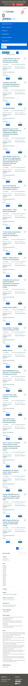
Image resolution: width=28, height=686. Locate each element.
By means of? (4, 30)
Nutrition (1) (5, 624)
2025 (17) (4, 566)
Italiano (25, 8)
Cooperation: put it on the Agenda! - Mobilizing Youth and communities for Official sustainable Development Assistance (12, 132)
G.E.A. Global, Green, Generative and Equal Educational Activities (9, 420)
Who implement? (5, 34)
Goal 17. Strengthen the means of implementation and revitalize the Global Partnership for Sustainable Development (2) (13, 651)
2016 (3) (4, 578)
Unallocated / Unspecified (20, 67)
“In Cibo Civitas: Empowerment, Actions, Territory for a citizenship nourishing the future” (12, 234)
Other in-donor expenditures (8, 72)
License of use (4, 681)
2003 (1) (4, 584)
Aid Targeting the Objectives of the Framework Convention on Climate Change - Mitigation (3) (12, 621)
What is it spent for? (6, 27)
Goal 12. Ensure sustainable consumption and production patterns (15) (12, 636)
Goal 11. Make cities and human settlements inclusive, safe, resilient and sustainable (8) (13, 643)
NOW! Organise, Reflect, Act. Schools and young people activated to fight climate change (11, 522)
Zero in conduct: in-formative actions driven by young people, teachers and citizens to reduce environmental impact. (11, 446)
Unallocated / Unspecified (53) (9, 599)
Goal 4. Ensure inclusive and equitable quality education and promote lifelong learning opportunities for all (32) (14, 633)
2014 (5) (4, 580)
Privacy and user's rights (6, 679)
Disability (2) (5, 623)
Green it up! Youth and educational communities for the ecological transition (11, 187)
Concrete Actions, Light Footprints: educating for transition (10, 396)
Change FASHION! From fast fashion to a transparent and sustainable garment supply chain (11, 497)
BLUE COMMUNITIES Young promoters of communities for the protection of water (11, 372)
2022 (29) (4, 570)
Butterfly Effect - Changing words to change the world (11, 329)
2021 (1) (4, 571)
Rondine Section (7, 350)
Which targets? (5, 40)
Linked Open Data (18, 679)
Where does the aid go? (7, 23)
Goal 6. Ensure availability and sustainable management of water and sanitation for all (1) (14, 661)
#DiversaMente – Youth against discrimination (10, 210)
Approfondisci (20, 4)
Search (4, 47)
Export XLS (6, 52)
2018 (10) (4, 575)
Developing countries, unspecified (7, 69)
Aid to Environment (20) (7, 618)
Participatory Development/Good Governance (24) (13, 617)
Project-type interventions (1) (9, 606)
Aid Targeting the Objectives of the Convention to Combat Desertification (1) (13, 626)
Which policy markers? (7, 37)
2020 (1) (4, 573)
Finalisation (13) (6, 560)
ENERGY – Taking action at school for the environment (11, 258)
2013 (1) (4, 581)
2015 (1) (4, 579)
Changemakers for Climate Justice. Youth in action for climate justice (10, 472)
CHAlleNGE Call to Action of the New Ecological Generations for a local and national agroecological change (11, 283)
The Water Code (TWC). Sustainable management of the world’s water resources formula (11, 85)
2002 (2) (4, 585)
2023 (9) (4, 569)
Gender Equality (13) (7, 619)
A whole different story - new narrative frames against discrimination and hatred (11, 60)
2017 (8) (4, 576)
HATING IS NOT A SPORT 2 (10, 307)
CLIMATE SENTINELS (9, 108)
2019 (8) (4, 574)
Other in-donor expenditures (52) (9, 605)
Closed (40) (5, 558)
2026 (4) (4, 565)
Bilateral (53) (5, 667)
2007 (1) (4, 583)
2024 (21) (4, 567)
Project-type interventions (8, 432)
